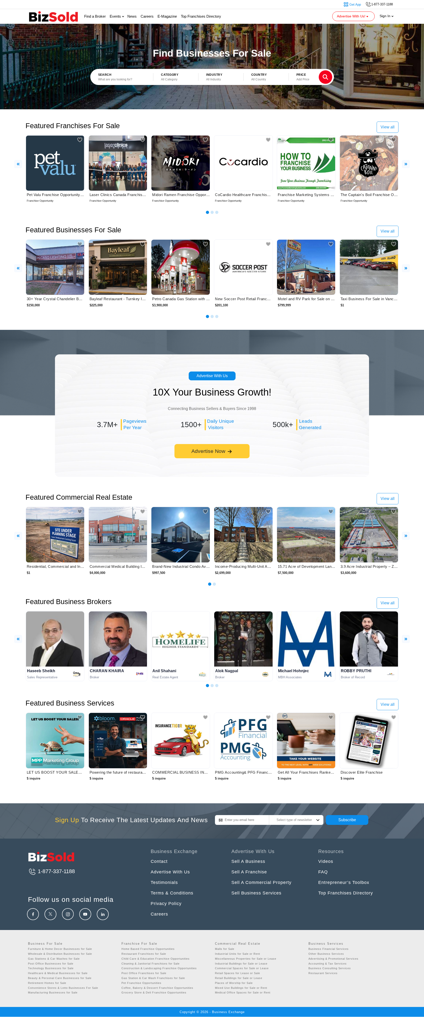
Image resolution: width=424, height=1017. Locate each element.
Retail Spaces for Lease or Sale (237, 973)
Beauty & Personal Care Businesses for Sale (60, 978)
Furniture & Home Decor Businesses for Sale (60, 948)
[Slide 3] (216, 212)
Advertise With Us (212, 376)
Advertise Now (209, 451)
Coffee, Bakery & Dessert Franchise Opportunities (157, 987)
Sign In (385, 16)
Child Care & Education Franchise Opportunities (155, 958)
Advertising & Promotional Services (333, 958)
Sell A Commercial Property (261, 882)
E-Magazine (167, 16)
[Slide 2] (212, 212)
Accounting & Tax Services (327, 963)
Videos (325, 861)
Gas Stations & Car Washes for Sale (54, 958)
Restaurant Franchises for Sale (143, 953)
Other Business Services (326, 953)
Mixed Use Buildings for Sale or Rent (241, 987)
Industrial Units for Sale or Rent (237, 953)
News (132, 16)
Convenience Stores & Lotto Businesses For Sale (63, 987)
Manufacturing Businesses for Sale (53, 992)
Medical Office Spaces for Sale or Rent (242, 992)
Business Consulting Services (329, 968)
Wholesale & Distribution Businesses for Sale (60, 953)
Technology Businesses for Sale (51, 968)
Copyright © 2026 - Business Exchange (212, 1012)
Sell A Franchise (249, 871)
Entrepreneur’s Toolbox (343, 882)
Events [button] (116, 16)
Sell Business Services (256, 893)
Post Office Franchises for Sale (143, 973)
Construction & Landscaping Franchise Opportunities (159, 968)
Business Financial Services (328, 948)
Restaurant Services (323, 973)
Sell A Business (248, 861)
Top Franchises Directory (201, 16)
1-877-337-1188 (55, 871)
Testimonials (164, 882)
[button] (175, 77)
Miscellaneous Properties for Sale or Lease (245, 958)
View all (388, 127)
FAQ (323, 871)
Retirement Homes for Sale (47, 982)
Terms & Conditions (172, 893)
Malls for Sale (224, 948)
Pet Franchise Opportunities (141, 982)
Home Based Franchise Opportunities (148, 948)
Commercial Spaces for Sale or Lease (242, 968)
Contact (159, 861)
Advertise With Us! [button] (351, 16)
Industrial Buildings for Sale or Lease (241, 963)
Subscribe (347, 820)
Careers (147, 16)
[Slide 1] (207, 212)
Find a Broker (95, 16)
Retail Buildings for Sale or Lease (238, 978)
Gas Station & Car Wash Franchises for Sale (153, 978)
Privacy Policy (166, 903)
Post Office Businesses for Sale (50, 963)
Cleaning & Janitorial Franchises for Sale (150, 963)
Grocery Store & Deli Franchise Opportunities (153, 992)
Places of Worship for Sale (234, 982)
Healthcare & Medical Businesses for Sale (58, 973)
